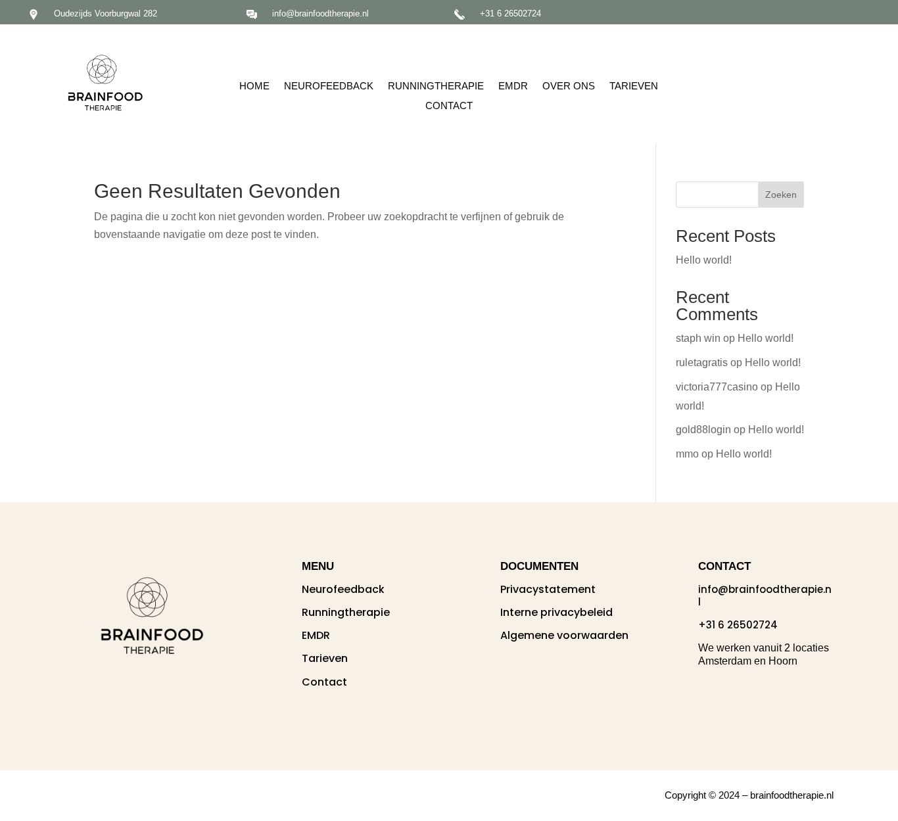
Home (254, 86)
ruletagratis (702, 362)
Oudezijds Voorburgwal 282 (105, 13)
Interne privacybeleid (556, 612)
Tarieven (633, 86)
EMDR (513, 86)
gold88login (703, 429)
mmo (687, 453)
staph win (698, 338)
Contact (449, 106)
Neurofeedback (328, 86)
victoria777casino (717, 386)
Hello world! (704, 260)
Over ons (568, 86)
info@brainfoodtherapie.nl (320, 13)
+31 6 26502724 (510, 13)
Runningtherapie (436, 86)
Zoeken (781, 194)
